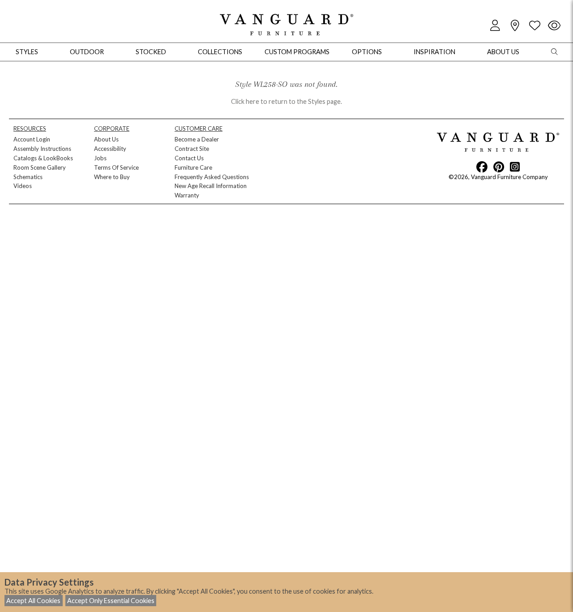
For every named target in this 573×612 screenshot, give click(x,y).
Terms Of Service (116, 167)
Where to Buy (112, 176)
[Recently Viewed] (554, 26)
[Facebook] (482, 166)
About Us (106, 139)
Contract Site (192, 148)
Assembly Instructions (42, 148)
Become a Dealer (197, 139)
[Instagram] (515, 166)
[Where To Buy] (515, 26)
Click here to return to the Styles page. (286, 101)
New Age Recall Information (211, 185)
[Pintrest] (498, 166)
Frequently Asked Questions (212, 176)
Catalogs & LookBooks (43, 158)
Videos (22, 185)
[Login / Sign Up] (495, 26)
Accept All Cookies (33, 600)
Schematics (28, 176)
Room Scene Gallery (39, 167)
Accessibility (110, 148)
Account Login (31, 139)
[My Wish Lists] (534, 26)
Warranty (187, 195)
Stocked (151, 52)
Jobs (100, 158)
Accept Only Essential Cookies (110, 600)
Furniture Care (193, 167)
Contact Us (189, 158)
